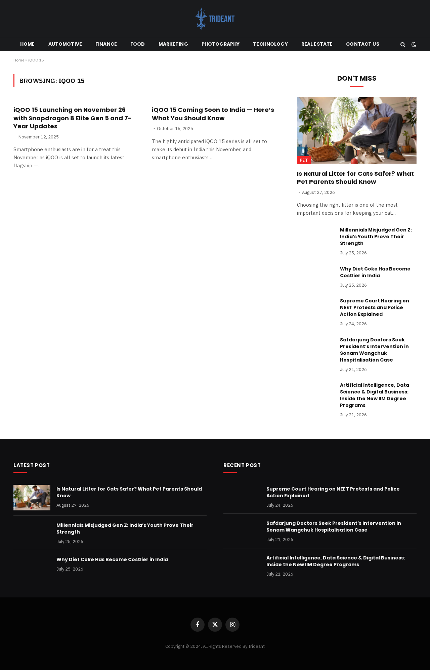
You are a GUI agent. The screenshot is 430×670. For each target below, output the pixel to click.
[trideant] (215, 18)
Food (137, 44)
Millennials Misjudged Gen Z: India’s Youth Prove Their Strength (376, 236)
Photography (221, 44)
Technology (270, 44)
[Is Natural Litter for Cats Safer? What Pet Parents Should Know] (357, 130)
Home (27, 44)
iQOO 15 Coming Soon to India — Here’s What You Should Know (213, 114)
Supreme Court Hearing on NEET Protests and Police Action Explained (374, 307)
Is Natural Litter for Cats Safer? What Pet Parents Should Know (355, 178)
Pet (304, 160)
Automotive (65, 44)
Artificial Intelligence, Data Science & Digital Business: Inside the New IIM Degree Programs (374, 395)
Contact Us (362, 44)
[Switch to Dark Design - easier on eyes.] (413, 44)
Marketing (173, 44)
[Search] (403, 44)
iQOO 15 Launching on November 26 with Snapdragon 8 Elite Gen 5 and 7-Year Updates (72, 118)
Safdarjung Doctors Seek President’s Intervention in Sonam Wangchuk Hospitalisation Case (374, 349)
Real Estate (317, 44)
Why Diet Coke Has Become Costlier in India (375, 272)
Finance (106, 44)
